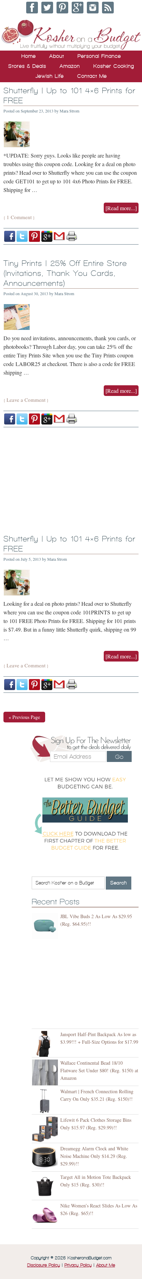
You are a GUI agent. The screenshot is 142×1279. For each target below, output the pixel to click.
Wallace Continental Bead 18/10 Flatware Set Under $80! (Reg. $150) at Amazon (99, 1070)
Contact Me (92, 76)
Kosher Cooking (113, 66)
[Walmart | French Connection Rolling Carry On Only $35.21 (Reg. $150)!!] (46, 1101)
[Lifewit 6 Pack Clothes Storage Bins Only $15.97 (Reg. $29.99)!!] (46, 1129)
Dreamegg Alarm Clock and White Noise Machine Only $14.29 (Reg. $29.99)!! (94, 1156)
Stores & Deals (27, 66)
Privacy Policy (78, 1265)
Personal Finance (99, 56)
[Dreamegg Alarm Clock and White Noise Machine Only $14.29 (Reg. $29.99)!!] (46, 1158)
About (56, 56)
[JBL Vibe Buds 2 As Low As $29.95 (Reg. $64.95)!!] (46, 926)
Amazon (70, 66)
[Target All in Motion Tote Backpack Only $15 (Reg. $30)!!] (46, 1186)
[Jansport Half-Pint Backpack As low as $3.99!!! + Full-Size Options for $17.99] (46, 1044)
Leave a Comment (26, 399)
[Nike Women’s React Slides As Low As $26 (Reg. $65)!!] (46, 1215)
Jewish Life (50, 76)
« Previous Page (24, 717)
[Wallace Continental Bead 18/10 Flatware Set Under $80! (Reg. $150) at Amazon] (46, 1072)
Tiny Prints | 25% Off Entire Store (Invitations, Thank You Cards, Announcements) (65, 273)
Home (28, 56)
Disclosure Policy (43, 1265)
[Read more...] (121, 208)
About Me (105, 1265)
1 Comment (19, 217)
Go (119, 756)
